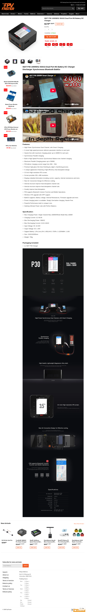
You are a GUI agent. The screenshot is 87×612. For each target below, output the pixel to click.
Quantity (46, 26)
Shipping (5, 578)
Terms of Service (8, 589)
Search (5, 572)
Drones (13, 13)
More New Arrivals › (79, 523)
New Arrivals (5, 13)
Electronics (40, 13)
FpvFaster (8, 609)
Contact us (6, 586)
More (77, 13)
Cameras (49, 13)
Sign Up (26, 565)
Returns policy (7, 583)
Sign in (72, 4)
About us (6, 575)
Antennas (56, 13)
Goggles (71, 13)
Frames (26, 13)
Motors (20, 13)
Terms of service (8, 580)
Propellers (64, 13)
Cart (82, 8)
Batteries (32, 13)
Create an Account (80, 4)
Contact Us (80, 610)
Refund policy (7, 592)
